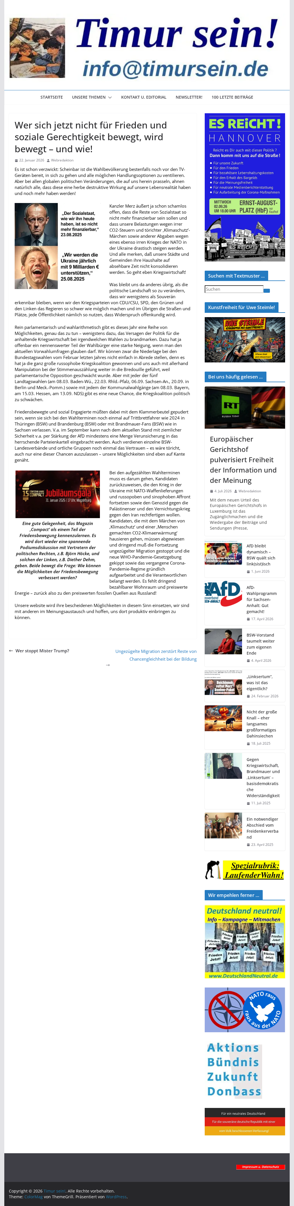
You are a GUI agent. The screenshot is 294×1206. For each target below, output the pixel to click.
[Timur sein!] (146, 16)
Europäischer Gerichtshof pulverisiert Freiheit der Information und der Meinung (243, 459)
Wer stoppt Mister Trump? (42, 650)
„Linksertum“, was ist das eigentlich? (260, 682)
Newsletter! (189, 97)
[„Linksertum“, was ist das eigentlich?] (223, 686)
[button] (109, 97)
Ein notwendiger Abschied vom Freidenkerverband (262, 828)
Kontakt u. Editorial (144, 97)
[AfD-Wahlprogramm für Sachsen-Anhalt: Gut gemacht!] (223, 603)
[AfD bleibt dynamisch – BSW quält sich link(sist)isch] (223, 558)
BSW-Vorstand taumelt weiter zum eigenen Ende (261, 644)
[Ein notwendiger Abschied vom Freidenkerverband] (223, 832)
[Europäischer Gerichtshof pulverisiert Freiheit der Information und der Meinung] (245, 408)
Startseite (51, 97)
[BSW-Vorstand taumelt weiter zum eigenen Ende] (223, 648)
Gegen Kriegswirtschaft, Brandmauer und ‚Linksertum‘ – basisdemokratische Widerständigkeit (263, 777)
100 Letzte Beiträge (232, 97)
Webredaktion (62, 160)
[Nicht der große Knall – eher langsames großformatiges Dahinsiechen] (223, 727)
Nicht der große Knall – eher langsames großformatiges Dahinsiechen (262, 724)
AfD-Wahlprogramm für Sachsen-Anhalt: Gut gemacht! (262, 599)
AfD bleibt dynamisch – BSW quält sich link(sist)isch (261, 555)
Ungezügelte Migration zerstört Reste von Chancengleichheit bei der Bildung (156, 655)
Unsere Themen (89, 97)
